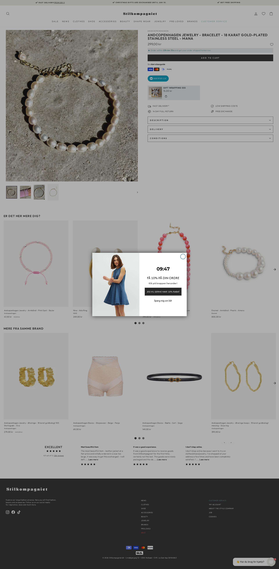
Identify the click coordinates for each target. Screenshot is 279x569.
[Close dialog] (183, 256)
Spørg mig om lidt (163, 300)
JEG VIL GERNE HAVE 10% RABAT (163, 291)
